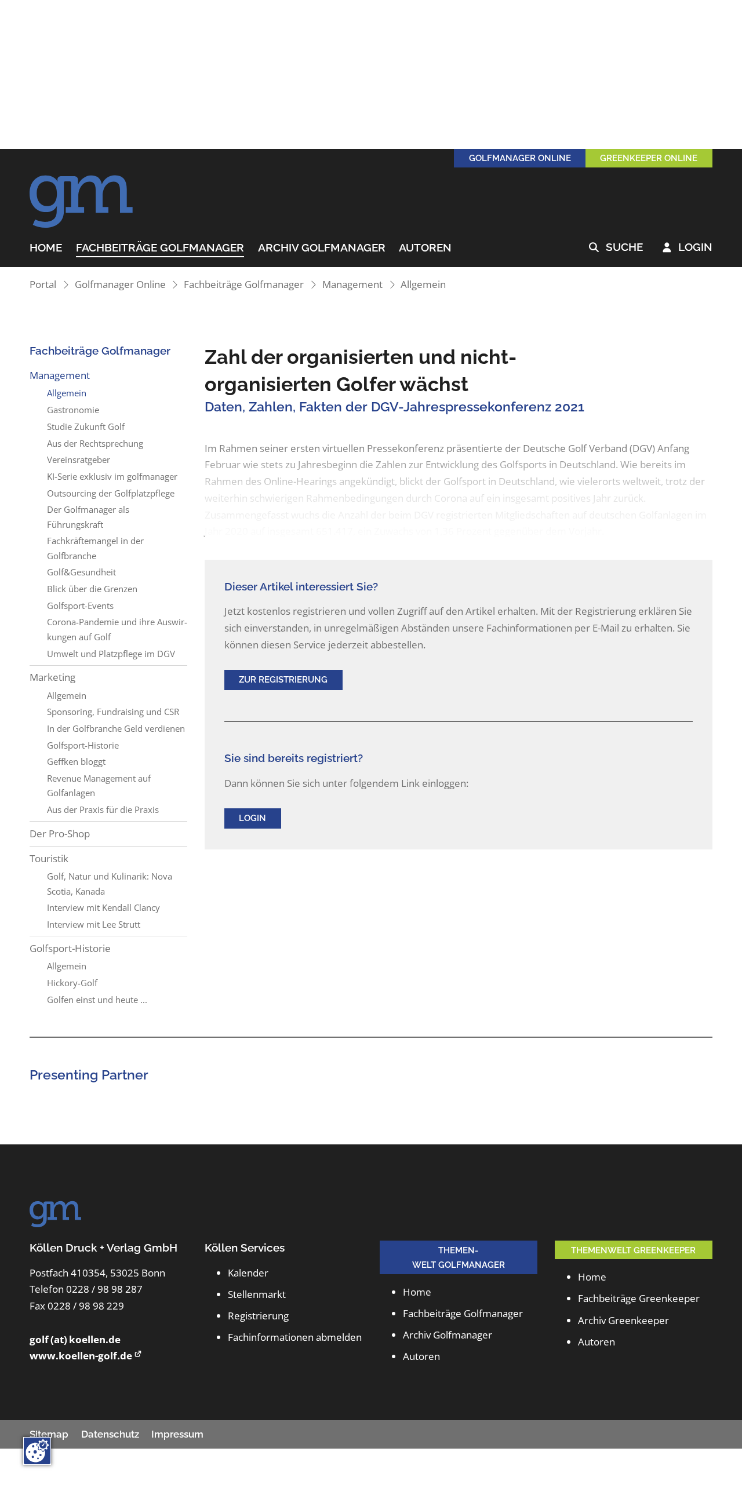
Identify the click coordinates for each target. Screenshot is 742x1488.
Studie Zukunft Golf (86, 426)
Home (46, 248)
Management (352, 284)
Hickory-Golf (72, 983)
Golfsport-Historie (83, 745)
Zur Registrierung (283, 679)
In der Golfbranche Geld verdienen (116, 728)
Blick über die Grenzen (92, 589)
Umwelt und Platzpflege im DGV (111, 653)
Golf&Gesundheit (81, 572)
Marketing (52, 677)
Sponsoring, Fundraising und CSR (113, 711)
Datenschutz (110, 1434)
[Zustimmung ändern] (37, 1451)
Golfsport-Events (80, 605)
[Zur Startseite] (82, 195)
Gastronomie (73, 409)
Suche (616, 247)
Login (687, 247)
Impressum (177, 1434)
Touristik (49, 858)
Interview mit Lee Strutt (93, 924)
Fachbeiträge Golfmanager (160, 248)
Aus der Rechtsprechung (95, 443)
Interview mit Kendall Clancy (103, 907)
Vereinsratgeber (78, 459)
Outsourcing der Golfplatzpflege (110, 493)
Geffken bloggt (76, 761)
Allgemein (423, 284)
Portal (43, 284)
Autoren (425, 248)
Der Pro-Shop (60, 833)
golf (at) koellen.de (75, 1339)
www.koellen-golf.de (81, 1355)
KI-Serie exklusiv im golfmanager (112, 476)
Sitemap (49, 1434)
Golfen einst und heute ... (97, 999)
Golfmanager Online (120, 284)
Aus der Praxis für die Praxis (103, 809)
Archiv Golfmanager (321, 248)
